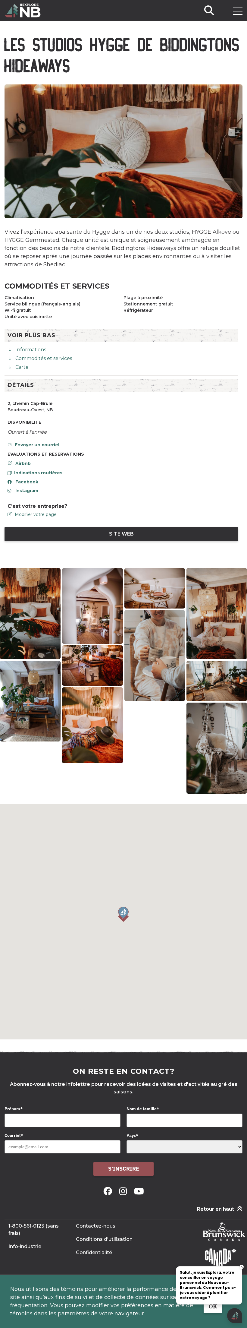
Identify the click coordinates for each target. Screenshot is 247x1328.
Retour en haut (215, 1209)
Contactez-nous (95, 1226)
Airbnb (23, 463)
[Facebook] (108, 1191)
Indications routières (38, 473)
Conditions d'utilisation (104, 1239)
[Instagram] (124, 1191)
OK (213, 1306)
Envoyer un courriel (37, 444)
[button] (123, 914)
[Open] (237, 11)
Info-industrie (24, 1246)
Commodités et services (43, 358)
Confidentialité (94, 1252)
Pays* (132, 1135)
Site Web (121, 534)
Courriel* (14, 1135)
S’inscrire (123, 1168)
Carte (22, 367)
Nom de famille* (143, 1108)
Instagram (26, 490)
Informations (30, 350)
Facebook (26, 482)
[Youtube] (139, 1191)
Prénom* (14, 1108)
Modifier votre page (36, 514)
